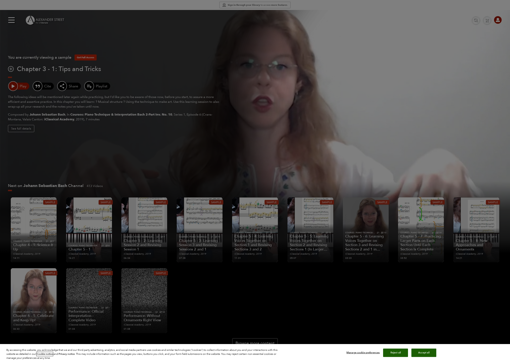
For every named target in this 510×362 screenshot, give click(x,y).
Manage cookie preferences (363, 352)
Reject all (395, 352)
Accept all (424, 352)
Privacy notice (67, 354)
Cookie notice (45, 354)
